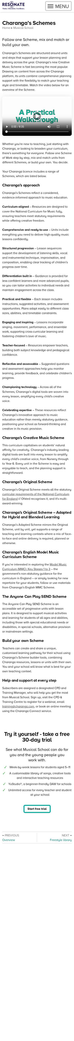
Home (6, 28)
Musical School (23, 28)
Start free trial (37, 809)
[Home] (13, 6)
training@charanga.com (18, 706)
